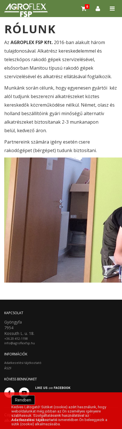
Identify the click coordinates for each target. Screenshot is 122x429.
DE (106, 25)
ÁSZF (8, 368)
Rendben (23, 400)
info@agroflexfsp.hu (19, 343)
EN (97, 25)
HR (115, 25)
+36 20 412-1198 (16, 338)
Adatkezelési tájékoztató (22, 362)
